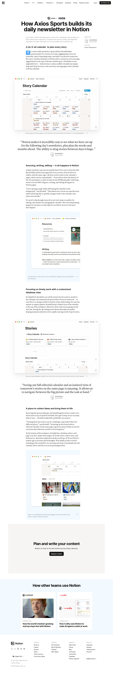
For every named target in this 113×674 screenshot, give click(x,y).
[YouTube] (24, 649)
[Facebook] (21, 649)
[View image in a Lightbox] (87, 133)
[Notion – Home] (3, 2)
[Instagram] (12, 649)
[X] (15, 649)
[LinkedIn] (18, 649)
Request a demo (56, 554)
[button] (56, 106)
